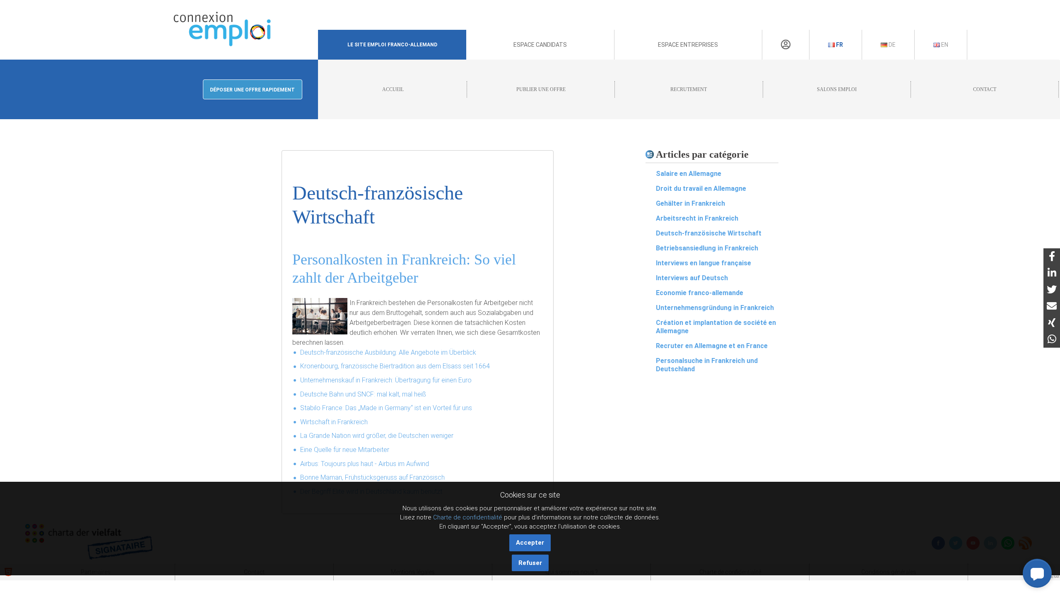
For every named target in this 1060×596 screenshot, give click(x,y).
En (944, 44)
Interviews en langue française (703, 263)
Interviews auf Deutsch (692, 278)
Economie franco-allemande (699, 293)
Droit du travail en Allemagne (701, 188)
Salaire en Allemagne (688, 174)
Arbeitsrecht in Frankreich (697, 218)
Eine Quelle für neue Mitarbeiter (344, 450)
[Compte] (785, 44)
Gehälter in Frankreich (690, 203)
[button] (1037, 573)
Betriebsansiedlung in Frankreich (707, 248)
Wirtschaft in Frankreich (334, 422)
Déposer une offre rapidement (252, 90)
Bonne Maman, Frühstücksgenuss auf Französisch (372, 477)
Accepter (530, 542)
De (891, 44)
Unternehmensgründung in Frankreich (715, 308)
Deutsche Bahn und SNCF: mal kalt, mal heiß (363, 394)
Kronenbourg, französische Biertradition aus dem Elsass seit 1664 (395, 366)
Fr (839, 44)
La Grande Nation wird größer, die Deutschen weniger (376, 436)
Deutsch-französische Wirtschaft (708, 233)
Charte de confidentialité (467, 517)
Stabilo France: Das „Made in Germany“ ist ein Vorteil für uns (386, 408)
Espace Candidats (540, 44)
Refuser (530, 563)
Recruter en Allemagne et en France (712, 346)
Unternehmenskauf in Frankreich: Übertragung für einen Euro (386, 380)
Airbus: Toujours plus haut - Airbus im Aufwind (364, 464)
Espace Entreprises (688, 44)
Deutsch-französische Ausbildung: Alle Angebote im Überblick (388, 352)
